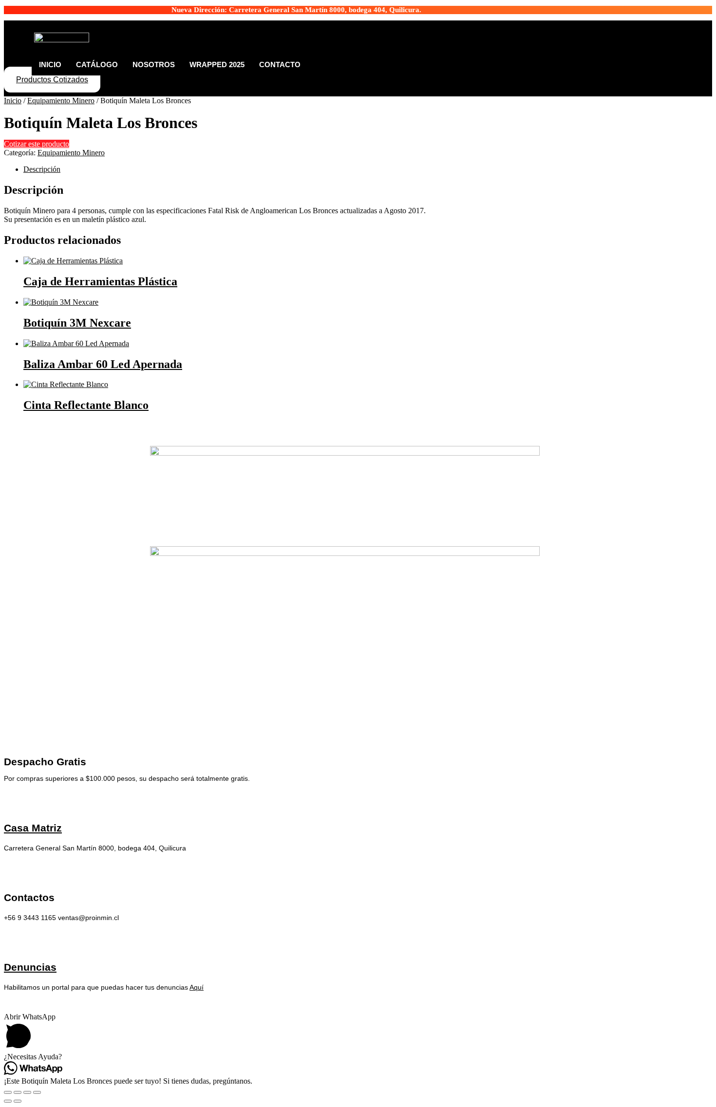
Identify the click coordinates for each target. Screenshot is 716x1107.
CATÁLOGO (97, 64)
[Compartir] (27, 1092)
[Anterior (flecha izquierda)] (8, 1101)
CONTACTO (280, 64)
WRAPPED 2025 (217, 64)
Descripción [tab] (41, 169)
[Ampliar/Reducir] (8, 1092)
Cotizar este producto (36, 144)
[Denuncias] (11, 940)
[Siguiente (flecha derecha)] (17, 1101)
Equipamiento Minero (60, 100)
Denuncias (30, 967)
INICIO (50, 64)
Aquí (196, 987)
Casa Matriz (33, 827)
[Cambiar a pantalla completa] (17, 1092)
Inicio (12, 100)
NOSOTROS (153, 64)
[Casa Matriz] (11, 801)
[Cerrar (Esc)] (37, 1092)
